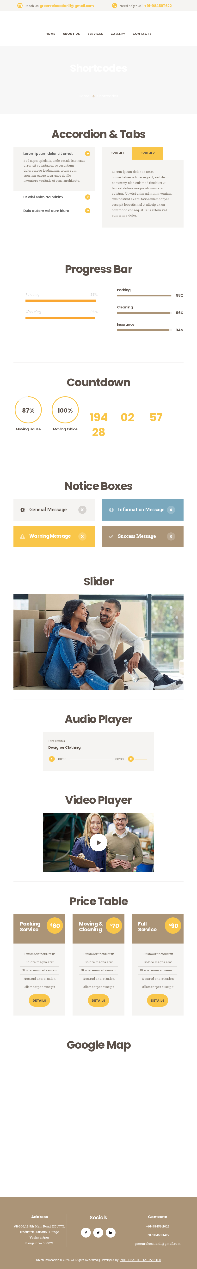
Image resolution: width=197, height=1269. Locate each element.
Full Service (147, 926)
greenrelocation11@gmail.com (158, 1243)
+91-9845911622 (157, 1226)
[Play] (53, 760)
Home (84, 96)
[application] (98, 759)
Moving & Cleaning (91, 926)
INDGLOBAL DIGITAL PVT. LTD (140, 1260)
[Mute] (132, 760)
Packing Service (30, 926)
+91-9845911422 (157, 1235)
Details (39, 1000)
